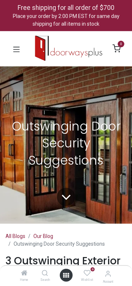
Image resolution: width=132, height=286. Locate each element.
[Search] (44, 273)
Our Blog (43, 236)
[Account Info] (107, 274)
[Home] (24, 273)
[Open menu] (66, 275)
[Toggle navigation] (16, 49)
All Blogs (15, 236)
